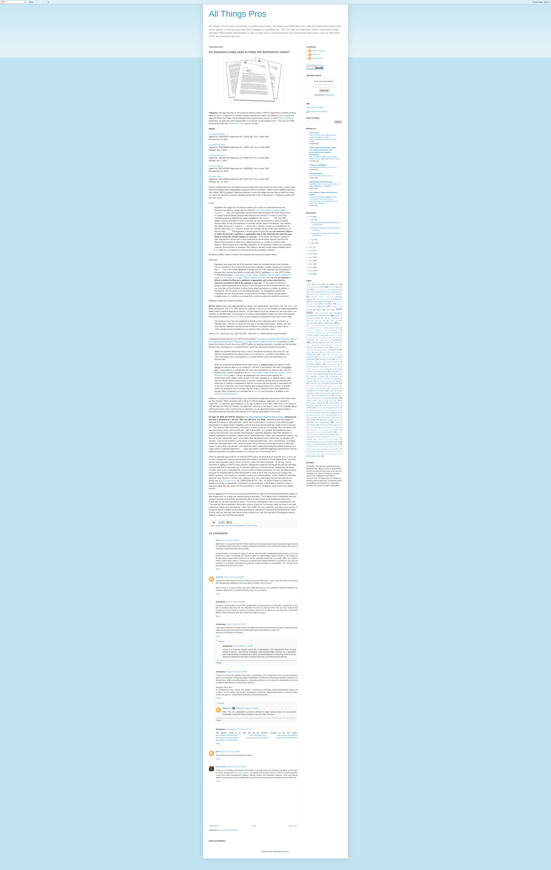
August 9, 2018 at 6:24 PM (236, 672)
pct (323, 405)
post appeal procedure (332, 408)
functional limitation (314, 364)
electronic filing (335, 352)
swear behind (333, 442)
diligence (309, 347)
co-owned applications (314, 330)
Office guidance (285, 118)
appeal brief (322, 302)
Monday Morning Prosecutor (320, 182)
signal (340, 434)
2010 (311, 271)
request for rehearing (334, 427)
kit (332, 381)
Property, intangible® (317, 165)
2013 (311, 261)
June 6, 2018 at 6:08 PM (235, 602)
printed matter (337, 410)
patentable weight (312, 405)
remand (311, 427)
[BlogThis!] (222, 522)
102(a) (308, 287)
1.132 (318, 284)
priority (337, 412)
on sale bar (327, 400)
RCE (337, 422)
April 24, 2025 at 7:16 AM (236, 767)
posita (319, 408)
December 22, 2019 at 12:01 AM (239, 729)
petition (309, 408)
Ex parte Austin (215, 176)
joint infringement (322, 381)
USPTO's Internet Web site (226, 394)
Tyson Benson (316, 58)
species (336, 439)
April (313, 240)
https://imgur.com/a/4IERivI (287, 735)
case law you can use (315, 320)
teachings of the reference (329, 444)
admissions (312, 294)
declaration (337, 340)
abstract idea (219, 525)
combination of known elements (317, 333)
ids (333, 369)
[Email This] (219, 522)
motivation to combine (315, 391)
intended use (330, 379)
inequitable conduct (317, 376)
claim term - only (324, 325)
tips (307, 446)
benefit (309, 310)
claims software (243, 773)
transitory (327, 449)
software (309, 439)
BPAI (339, 309)
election (324, 352)
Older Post (293, 826)
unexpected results (313, 451)
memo (236, 123)
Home (253, 826)
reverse (329, 432)
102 (336, 284)
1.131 (308, 284)
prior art (327, 413)
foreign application (315, 362)
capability (317, 318)
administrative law (326, 292)
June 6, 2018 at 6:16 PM (235, 624)
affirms (333, 294)
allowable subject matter (320, 297)
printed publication (315, 412)
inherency (309, 379)
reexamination (311, 425)
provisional (338, 417)
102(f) (316, 287)
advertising (323, 294)
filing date (339, 359)
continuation (310, 340)
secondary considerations (326, 434)
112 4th (316, 289)
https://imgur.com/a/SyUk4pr (287, 738)
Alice (226, 525)
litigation (339, 381)
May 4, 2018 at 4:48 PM (229, 540)
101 (327, 284)
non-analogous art (322, 395)
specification (310, 442)
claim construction (326, 323)
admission (338, 292)
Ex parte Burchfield (217, 134)
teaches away (311, 444)
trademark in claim (318, 446)
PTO (317, 420)
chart (256, 391)
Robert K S (227, 708)
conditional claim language (329, 337)
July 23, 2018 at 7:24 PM (242, 646)
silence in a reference (316, 437)
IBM (327, 369)
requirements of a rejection (319, 430)
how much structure (333, 367)
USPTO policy (252, 525)
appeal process (337, 301)
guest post (319, 367)
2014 (311, 257)
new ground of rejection (327, 393)
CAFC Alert (314, 133)
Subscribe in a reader (315, 107)
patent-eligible (334, 403)
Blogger (286, 851)
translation (336, 449)
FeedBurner (329, 95)
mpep (331, 391)
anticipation (337, 299)
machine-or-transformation (315, 386)
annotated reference (323, 299)
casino (332, 320)
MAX (218, 752)
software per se (323, 439)
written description (313, 456)
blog (328, 310)
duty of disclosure (312, 352)
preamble (309, 410)
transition (318, 449)
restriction (335, 430)
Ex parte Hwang (215, 166)
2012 (311, 264)
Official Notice (311, 400)
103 (322, 287)
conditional (312, 337)
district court (322, 347)
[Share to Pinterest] (230, 522)
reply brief (320, 427)
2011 (311, 267)
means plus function (318, 388)
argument (321, 306)
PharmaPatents (315, 174)
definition (314, 343)
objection (320, 398)
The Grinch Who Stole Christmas (320, 176)
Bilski (319, 310)
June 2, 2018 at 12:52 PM (234, 577)
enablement (311, 355)
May (313, 220)
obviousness (332, 398)
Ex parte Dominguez (217, 145)
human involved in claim (314, 369)
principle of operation (323, 410)
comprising (335, 333)
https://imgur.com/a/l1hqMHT (257, 738)
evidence (310, 357)
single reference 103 (333, 437)
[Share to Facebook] (227, 522)
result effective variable (314, 432)
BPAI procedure (321, 313)
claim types (336, 328)
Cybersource (323, 340)
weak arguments (334, 454)
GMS (218, 540)
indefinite (320, 374)
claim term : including (322, 328)
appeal (312, 301)
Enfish (231, 525)
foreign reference (332, 362)
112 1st (332, 287)
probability (309, 415)
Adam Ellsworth (311, 292)
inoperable (319, 379)
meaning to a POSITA (334, 386)
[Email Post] (213, 522)
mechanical (335, 388)
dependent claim (328, 342)
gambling (330, 364)
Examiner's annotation (326, 357)
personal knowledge (333, 405)
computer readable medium (315, 335)
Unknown (219, 577)
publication (336, 420)
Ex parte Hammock (217, 155)
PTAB (311, 420)
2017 (311, 247)
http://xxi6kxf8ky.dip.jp (257, 735)
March (313, 243)
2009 (311, 274)
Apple (311, 304)
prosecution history (335, 415)
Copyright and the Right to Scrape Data (323, 167)
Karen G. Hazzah (318, 51)
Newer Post (214, 826)
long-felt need (315, 383)
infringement (334, 376)
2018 (311, 217)
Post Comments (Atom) (228, 830)
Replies (221, 641)
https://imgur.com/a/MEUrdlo (226, 740)
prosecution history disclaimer (320, 417)
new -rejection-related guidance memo (264, 417)
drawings (334, 350)
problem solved (321, 415)
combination (334, 330)
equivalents (335, 354)
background (335, 306)
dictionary (318, 345)
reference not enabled (326, 425)
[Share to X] (225, 522)
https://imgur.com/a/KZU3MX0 (227, 738)
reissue (339, 425)
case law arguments (331, 318)
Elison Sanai (221, 767)
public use (326, 420)
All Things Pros (237, 14)
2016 (311, 251)
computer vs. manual (335, 335)
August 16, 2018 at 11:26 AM (247, 708)
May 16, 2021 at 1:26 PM (230, 752)
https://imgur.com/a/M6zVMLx (227, 735)
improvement (321, 371)
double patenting (322, 350)
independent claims (335, 374)
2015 (311, 254)
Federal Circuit (325, 359)
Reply (218, 569)
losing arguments (240, 525)
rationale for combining (317, 422)
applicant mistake (324, 304)
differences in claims (332, 345)
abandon (325, 289)
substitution (321, 442)
